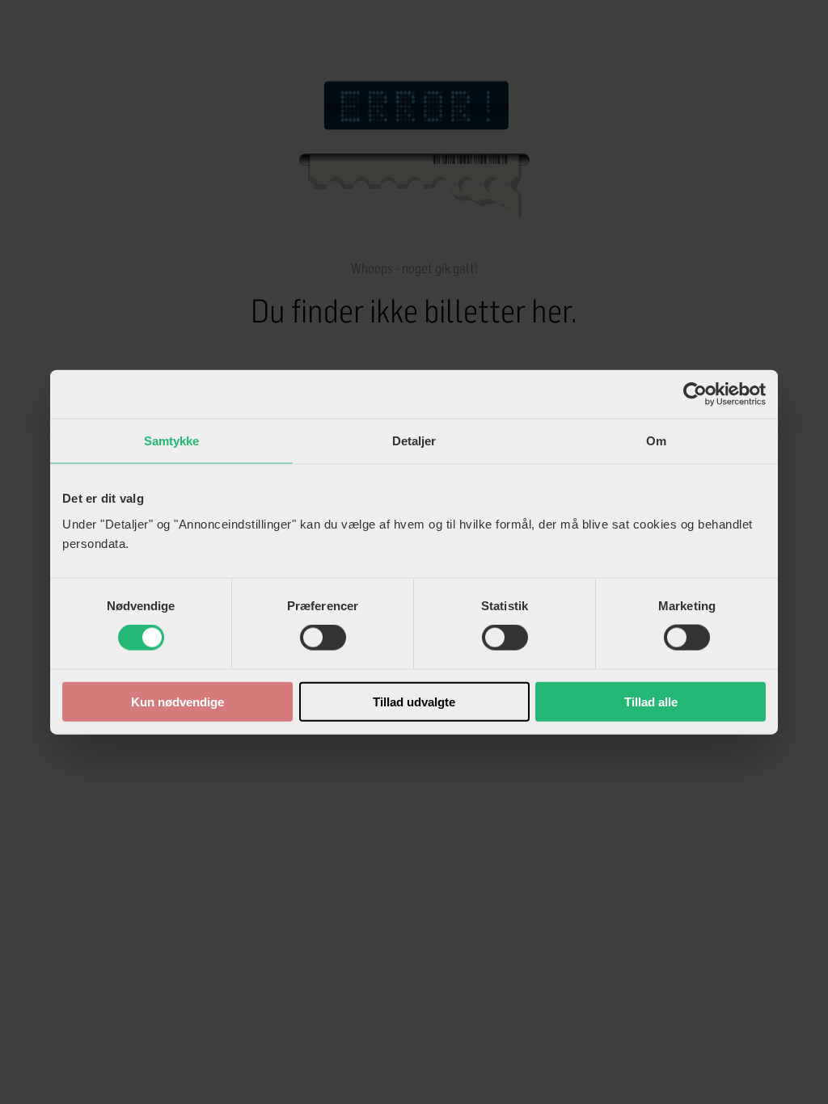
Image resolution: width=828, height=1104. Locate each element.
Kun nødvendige (177, 701)
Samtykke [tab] (172, 441)
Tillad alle (651, 701)
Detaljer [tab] (414, 441)
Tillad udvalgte (414, 701)
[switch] (323, 638)
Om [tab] (656, 441)
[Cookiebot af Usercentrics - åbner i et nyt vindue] (695, 394)
